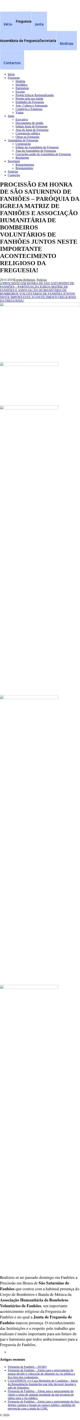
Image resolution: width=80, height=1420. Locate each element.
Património (22, 88)
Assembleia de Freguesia (23, 140)
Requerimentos (25, 164)
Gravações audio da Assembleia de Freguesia (43, 154)
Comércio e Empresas (29, 109)
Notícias (13, 171)
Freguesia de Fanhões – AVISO (27, 1366)
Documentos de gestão (29, 123)
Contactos (14, 175)
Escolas (20, 91)
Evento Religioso (24, 279)
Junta (11, 116)
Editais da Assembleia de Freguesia (37, 147)
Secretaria (14, 161)
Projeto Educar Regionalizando (35, 95)
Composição (23, 143)
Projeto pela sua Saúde (29, 98)
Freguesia (14, 77)
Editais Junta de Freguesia (31, 126)
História (20, 81)
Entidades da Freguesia (30, 102)
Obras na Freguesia (27, 136)
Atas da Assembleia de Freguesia (36, 150)
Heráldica (21, 84)
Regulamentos (24, 168)
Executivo (22, 119)
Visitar (19, 112)
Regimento (22, 157)
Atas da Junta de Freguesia (32, 130)
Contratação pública (28, 133)
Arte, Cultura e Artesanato (32, 105)
